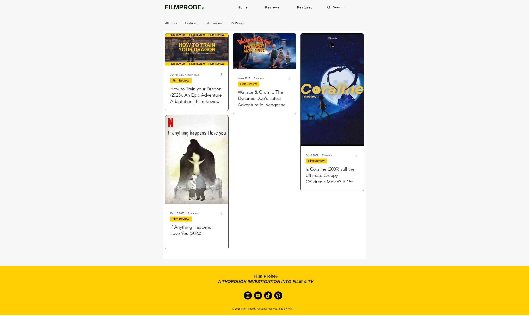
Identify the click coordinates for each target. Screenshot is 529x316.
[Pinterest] (278, 295)
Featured (191, 23)
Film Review (214, 23)
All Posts (171, 23)
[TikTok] (268, 295)
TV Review (237, 23)
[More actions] (222, 74)
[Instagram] (248, 295)
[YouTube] (258, 295)
